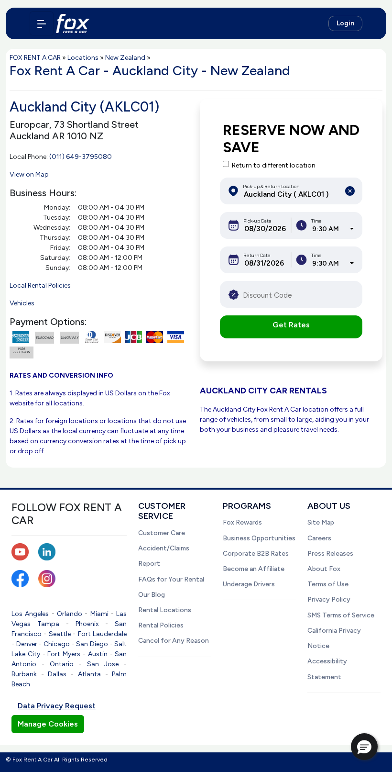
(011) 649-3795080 (80, 157)
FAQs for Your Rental (171, 579)
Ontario (62, 664)
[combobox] (333, 229)
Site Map (320, 522)
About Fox (323, 569)
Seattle (60, 634)
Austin (98, 654)
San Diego (92, 644)
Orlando (69, 614)
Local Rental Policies (40, 285)
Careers (319, 538)
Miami (99, 614)
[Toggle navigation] (42, 23)
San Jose (103, 664)
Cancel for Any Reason (173, 641)
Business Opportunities (259, 538)
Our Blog (151, 595)
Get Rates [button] (291, 324)
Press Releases (330, 553)
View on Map (29, 174)
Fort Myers (63, 654)
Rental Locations (164, 610)
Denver (26, 644)
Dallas (57, 674)
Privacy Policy (328, 599)
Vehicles (22, 303)
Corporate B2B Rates (256, 553)
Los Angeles (30, 614)
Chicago (57, 644)
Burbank (24, 674)
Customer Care (161, 533)
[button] (364, 746)
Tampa (48, 624)
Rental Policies (161, 625)
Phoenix (87, 624)
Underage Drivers (249, 584)
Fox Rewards (242, 522)
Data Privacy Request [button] (57, 705)
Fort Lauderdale (102, 634)
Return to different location (274, 165)
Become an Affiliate (253, 569)
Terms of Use (327, 584)
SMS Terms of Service (340, 615)
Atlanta (89, 674)
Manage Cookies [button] (48, 723)
